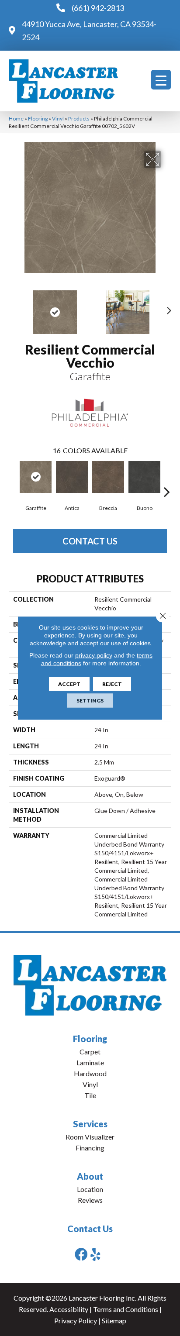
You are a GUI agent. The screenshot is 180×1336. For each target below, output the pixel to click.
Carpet (90, 1051)
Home (16, 118)
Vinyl (58, 118)
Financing (90, 1147)
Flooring (38, 118)
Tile (90, 1095)
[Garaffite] (35, 477)
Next (167, 307)
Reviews (90, 1200)
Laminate (90, 1062)
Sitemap (114, 1320)
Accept (69, 684)
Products (79, 118)
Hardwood (90, 1073)
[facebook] (81, 1254)
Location (90, 1189)
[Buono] (144, 477)
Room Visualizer (90, 1137)
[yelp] (95, 1254)
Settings (90, 700)
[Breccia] (108, 477)
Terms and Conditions (125, 1309)
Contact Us (90, 541)
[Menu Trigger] (161, 80)
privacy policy (93, 655)
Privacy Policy (75, 1320)
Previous (13, 307)
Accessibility (68, 1309)
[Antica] (72, 477)
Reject (112, 684)
